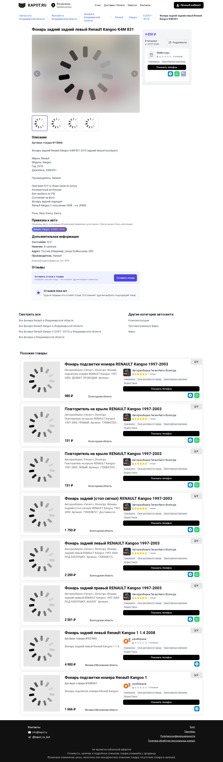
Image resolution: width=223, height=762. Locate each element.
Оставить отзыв (125, 278)
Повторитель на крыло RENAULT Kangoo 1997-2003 (113, 409)
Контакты (145, 5)
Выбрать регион (64, 7)
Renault (119, 17)
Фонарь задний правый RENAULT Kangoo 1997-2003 (113, 588)
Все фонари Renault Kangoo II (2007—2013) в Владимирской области (60, 331)
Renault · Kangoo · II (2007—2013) (49, 229)
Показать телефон (166, 67)
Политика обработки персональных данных (171, 740)
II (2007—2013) (148, 17)
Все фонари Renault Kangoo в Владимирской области (51, 326)
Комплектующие (138, 320)
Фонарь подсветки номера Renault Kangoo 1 (106, 677)
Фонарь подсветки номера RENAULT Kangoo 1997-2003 (116, 364)
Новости (132, 5)
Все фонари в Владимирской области (41, 337)
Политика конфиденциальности (177, 736)
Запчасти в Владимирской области (32, 17)
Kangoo (133, 17)
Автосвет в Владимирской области (64, 17)
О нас (98, 5)
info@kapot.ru (39, 732)
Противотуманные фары (143, 326)
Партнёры (189, 731)
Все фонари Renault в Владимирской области (46, 320)
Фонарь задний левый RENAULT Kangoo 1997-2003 (112, 543)
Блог (192, 727)
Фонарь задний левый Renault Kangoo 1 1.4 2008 (110, 632)
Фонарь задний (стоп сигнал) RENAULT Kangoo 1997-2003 (118, 498)
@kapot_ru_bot (41, 737)
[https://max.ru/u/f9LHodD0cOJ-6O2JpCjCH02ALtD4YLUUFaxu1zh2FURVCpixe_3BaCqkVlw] (183, 73)
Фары (131, 331)
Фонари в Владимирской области (92, 17)
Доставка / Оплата (114, 5)
